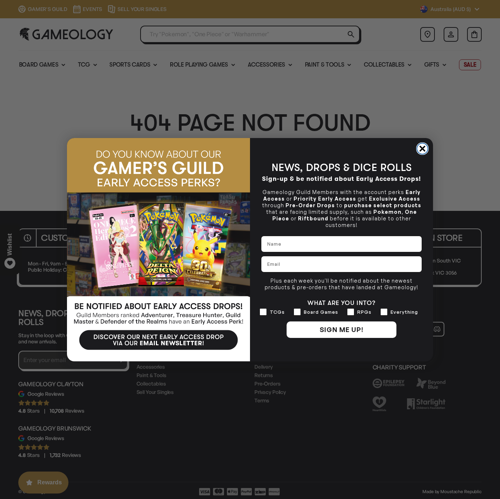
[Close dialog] (422, 148)
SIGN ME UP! (341, 329)
